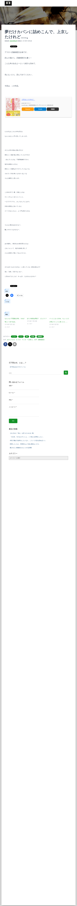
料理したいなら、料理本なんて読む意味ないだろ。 (25, 444)
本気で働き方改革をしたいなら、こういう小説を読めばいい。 (28, 440)
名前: (11, 385)
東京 (27, 336)
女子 (35, 339)
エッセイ (14, 336)
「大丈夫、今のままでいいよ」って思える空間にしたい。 (27, 437)
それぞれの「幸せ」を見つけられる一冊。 (22, 433)
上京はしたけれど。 (28, 99)
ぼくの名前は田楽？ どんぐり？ (37, 318)
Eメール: (12, 392)
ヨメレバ (29, 103)
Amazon (27, 109)
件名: (11, 400)
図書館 (53, 109)
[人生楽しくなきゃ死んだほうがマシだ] (8, 3)
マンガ (21, 336)
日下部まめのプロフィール (18, 367)
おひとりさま (11, 339)
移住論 (32, 336)
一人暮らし (30, 339)
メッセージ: (13, 407)
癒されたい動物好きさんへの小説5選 (21, 447)
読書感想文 (40, 336)
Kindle (40, 109)
